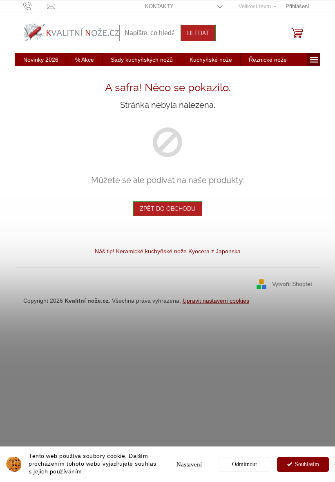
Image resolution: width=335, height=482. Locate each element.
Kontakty (159, 6)
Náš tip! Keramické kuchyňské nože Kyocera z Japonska (168, 251)
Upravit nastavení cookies (216, 300)
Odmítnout (244, 464)
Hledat (198, 33)
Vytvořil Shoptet (292, 284)
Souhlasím (307, 464)
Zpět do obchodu (168, 208)
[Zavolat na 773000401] (35, 6)
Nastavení (189, 464)
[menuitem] (41, 59)
